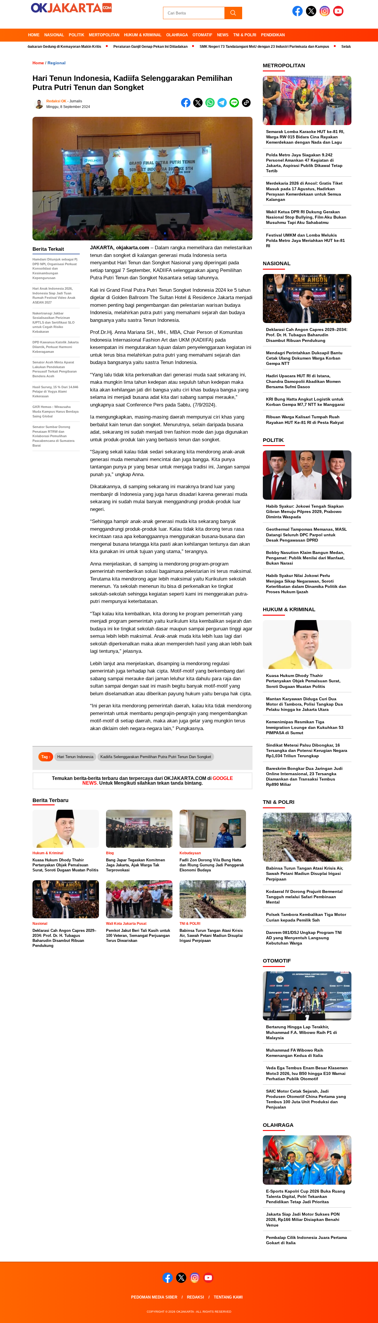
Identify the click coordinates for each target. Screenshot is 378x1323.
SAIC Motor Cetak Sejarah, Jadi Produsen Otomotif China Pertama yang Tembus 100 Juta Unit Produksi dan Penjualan (306, 1099)
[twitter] (312, 15)
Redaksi (195, 1297)
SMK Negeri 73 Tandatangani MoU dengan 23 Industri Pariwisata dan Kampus (236, 47)
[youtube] (339, 15)
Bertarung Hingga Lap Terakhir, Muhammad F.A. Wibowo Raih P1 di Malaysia (301, 1032)
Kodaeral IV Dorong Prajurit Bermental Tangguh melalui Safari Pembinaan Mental (304, 896)
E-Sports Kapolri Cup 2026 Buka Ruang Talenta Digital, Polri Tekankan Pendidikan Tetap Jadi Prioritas (305, 1196)
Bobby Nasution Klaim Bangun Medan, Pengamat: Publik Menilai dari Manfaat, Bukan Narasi (305, 557)
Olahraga (177, 35)
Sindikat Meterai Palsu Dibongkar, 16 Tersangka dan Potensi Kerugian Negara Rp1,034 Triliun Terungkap (306, 750)
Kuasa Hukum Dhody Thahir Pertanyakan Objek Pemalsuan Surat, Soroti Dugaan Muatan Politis (303, 680)
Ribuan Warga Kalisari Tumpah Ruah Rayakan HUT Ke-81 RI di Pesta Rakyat (305, 419)
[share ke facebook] (187, 106)
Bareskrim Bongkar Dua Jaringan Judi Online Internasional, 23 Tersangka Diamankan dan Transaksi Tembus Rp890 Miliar (304, 776)
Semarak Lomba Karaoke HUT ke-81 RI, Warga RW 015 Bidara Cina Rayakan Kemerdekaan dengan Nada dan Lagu (305, 137)
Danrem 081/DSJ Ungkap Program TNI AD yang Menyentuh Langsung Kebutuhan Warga (304, 937)
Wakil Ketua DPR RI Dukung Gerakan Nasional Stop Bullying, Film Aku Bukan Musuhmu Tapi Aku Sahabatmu (306, 217)
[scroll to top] (362, 1314)
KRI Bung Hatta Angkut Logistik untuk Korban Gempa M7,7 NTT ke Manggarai (305, 402)
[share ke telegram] (223, 106)
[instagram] (326, 15)
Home (34, 35)
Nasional (54, 35)
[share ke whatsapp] (211, 106)
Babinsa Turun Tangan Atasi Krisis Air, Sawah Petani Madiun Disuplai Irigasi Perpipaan (304, 873)
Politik (76, 35)
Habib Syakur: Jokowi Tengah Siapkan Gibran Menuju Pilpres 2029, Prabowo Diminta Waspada (305, 511)
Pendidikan (273, 35)
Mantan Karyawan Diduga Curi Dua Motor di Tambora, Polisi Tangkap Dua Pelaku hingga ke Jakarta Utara (304, 704)
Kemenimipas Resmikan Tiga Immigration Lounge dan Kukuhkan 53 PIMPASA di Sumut (304, 727)
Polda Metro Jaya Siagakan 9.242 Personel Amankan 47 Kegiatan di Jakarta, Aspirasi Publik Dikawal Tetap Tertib (304, 163)
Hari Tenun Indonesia (75, 757)
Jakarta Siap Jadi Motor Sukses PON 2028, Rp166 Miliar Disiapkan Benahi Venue (303, 1219)
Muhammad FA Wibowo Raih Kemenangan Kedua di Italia (294, 1053)
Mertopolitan (104, 35)
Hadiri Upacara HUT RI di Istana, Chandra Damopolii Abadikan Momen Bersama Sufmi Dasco (303, 381)
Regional (57, 62)
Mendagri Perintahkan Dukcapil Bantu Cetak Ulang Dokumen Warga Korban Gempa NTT (304, 358)
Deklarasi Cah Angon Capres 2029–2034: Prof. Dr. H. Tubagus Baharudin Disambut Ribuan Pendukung (307, 334)
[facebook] (298, 15)
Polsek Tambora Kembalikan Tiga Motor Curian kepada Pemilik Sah (306, 917)
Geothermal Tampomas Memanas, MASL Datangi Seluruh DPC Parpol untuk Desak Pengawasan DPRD (306, 534)
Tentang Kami (228, 1297)
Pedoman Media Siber (154, 1297)
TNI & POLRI (244, 35)
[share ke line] (235, 106)
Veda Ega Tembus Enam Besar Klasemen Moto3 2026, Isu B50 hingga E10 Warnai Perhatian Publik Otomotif (307, 1073)
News (223, 35)
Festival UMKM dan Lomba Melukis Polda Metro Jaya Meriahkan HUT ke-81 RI (305, 240)
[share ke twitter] (199, 106)
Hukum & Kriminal (143, 35)
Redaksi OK (56, 101)
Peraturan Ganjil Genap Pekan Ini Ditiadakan (122, 47)
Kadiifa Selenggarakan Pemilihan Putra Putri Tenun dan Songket (155, 757)
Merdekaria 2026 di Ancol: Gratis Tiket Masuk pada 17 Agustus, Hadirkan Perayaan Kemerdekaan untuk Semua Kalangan (304, 191)
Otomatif (202, 35)
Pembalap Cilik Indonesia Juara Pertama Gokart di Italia (306, 1240)
